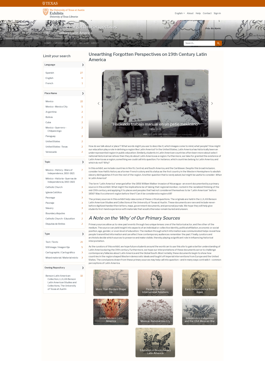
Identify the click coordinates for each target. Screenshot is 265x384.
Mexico (49, 101)
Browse (84, 43)
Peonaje (50, 203)
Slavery (49, 208)
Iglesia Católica (54, 192)
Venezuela (51, 152)
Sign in (217, 13)
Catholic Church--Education (60, 218)
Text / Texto (52, 242)
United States (53, 141)
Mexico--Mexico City (56, 106)
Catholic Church (54, 187)
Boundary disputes (55, 213)
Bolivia (49, 117)
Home (47, 43)
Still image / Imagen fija (58, 247)
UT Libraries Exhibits (63, 13)
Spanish (50, 73)
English (49, 78)
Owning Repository (55, 267)
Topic (47, 162)
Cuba (48, 122)
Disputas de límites (55, 224)
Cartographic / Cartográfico (60, 252)
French (49, 83)
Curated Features (64, 43)
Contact (207, 13)
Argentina (51, 112)
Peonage (50, 197)
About (190, 13)
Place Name (51, 93)
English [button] (179, 13)
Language (50, 64)
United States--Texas (57, 146)
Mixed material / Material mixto (62, 257)
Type (47, 234)
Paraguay (50, 136)
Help (198, 13)
